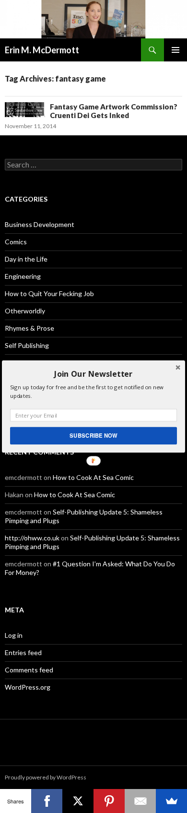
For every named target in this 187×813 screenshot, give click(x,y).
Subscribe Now (93, 435)
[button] (93, 374)
